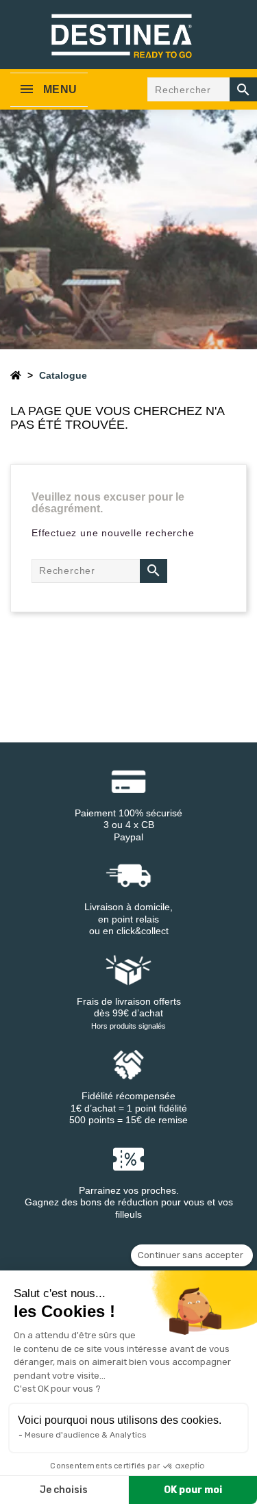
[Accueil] (15, 375)
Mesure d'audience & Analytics (86, 1435)
